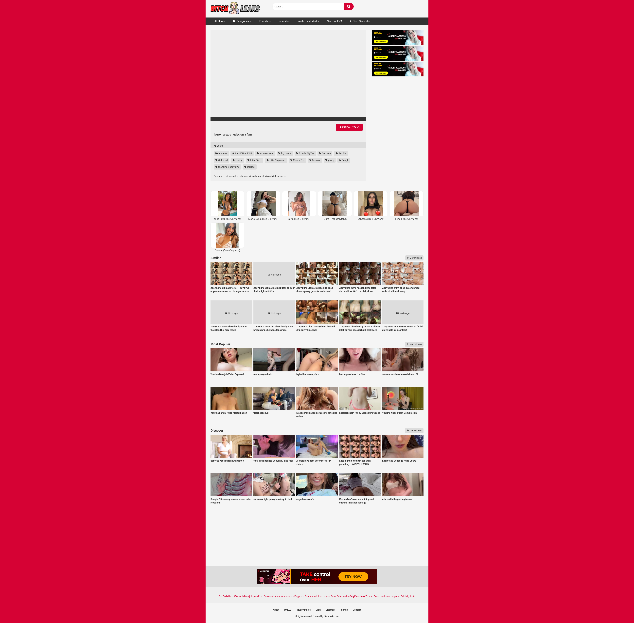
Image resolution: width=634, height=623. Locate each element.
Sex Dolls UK (225, 596)
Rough (345, 160)
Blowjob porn (251, 596)
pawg (331, 160)
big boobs (286, 153)
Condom (326, 153)
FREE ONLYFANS (350, 127)
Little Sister (256, 160)
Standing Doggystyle (228, 167)
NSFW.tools (238, 596)
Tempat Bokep (373, 596)
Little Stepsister (277, 160)
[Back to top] (622, 613)
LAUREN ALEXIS (243, 153)
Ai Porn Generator (360, 21)
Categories (242, 21)
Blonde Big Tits (306, 153)
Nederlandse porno (390, 596)
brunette (222, 153)
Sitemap (330, 609)
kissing (239, 160)
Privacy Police (303, 609)
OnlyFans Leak (357, 596)
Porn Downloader (267, 596)
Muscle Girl (298, 160)
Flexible (342, 153)
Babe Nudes (343, 596)
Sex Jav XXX (334, 21)
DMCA (287, 609)
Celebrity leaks (408, 596)
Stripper (251, 167)
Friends (263, 21)
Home (221, 21)
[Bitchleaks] (235, 8)
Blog (318, 609)
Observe (316, 160)
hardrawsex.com (285, 596)
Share (219, 145)
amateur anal (266, 153)
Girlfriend (223, 160)
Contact (357, 609)
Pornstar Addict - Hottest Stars (320, 596)
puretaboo (284, 21)
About (276, 609)
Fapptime (299, 596)
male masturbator (308, 21)
